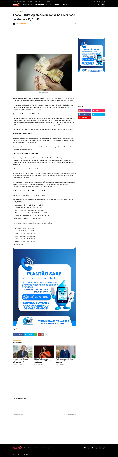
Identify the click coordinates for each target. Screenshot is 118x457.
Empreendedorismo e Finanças (24, 1)
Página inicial (16, 11)
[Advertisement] (42, 41)
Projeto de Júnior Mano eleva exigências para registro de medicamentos (21, 360)
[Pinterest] (39, 334)
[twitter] (99, 1)
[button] (99, 4)
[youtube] (104, 1)
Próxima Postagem (69, 414)
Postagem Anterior (19, 414)
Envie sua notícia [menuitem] (28, 4)
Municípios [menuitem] (57, 4)
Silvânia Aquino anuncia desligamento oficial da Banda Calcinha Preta (42, 360)
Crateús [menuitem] (48, 4)
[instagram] (92, 1)
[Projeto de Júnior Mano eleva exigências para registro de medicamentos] (22, 352)
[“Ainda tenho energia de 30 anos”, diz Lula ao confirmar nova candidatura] (65, 352)
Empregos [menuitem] (65, 4)
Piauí (44, 1)
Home (14, 1)
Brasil (48, 1)
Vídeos (35, 1)
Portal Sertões (26, 454)
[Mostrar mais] (46, 334)
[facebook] (97, 1)
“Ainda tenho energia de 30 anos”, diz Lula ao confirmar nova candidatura (65, 360)
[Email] (42, 334)
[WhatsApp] (35, 334)
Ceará (39, 1)
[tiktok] (94, 1)
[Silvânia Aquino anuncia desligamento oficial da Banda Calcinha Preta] (44, 352)
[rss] (102, 1)
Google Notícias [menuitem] (39, 4)
